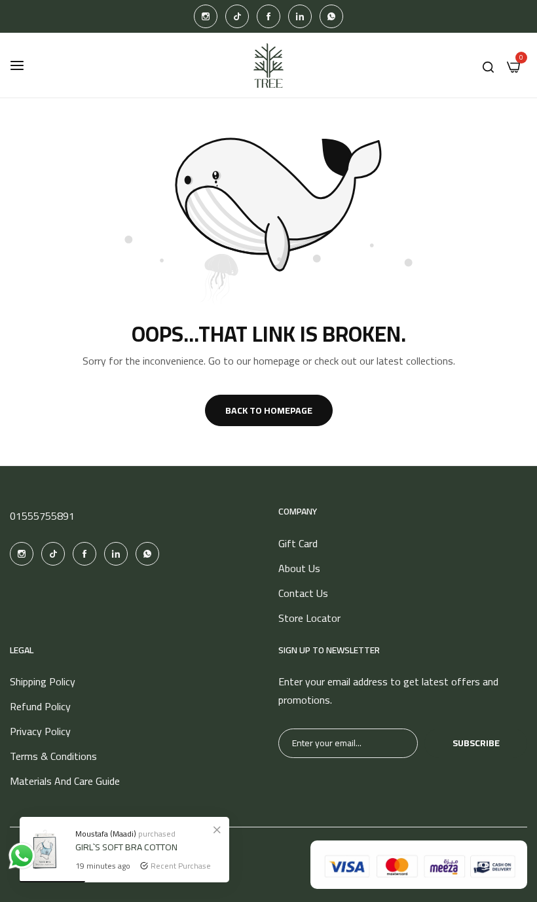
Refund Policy (40, 706)
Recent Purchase (181, 866)
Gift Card (298, 543)
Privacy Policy (40, 731)
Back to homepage (268, 410)
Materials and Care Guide (65, 781)
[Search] (488, 65)
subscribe (476, 742)
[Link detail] (205, 16)
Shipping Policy (42, 681)
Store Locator (309, 618)
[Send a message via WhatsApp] (22, 855)
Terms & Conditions (53, 756)
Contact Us (303, 593)
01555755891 (42, 516)
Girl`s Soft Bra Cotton (126, 847)
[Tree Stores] (268, 65)
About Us (299, 568)
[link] (217, 829)
